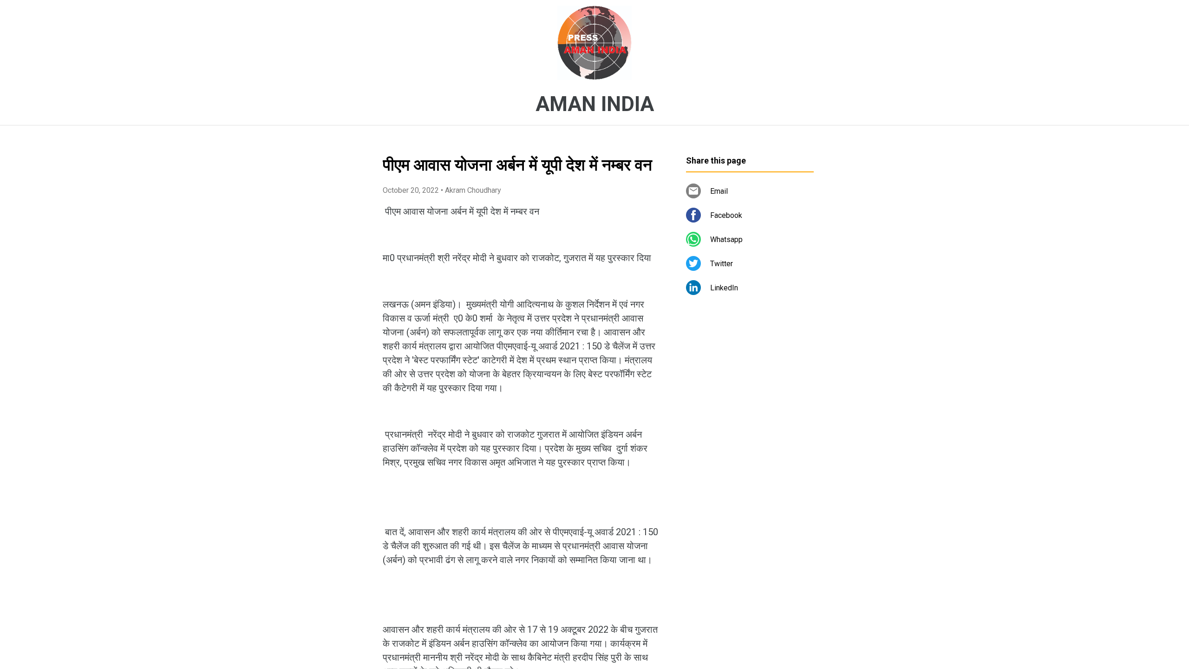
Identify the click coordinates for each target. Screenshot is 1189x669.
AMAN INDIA (595, 104)
